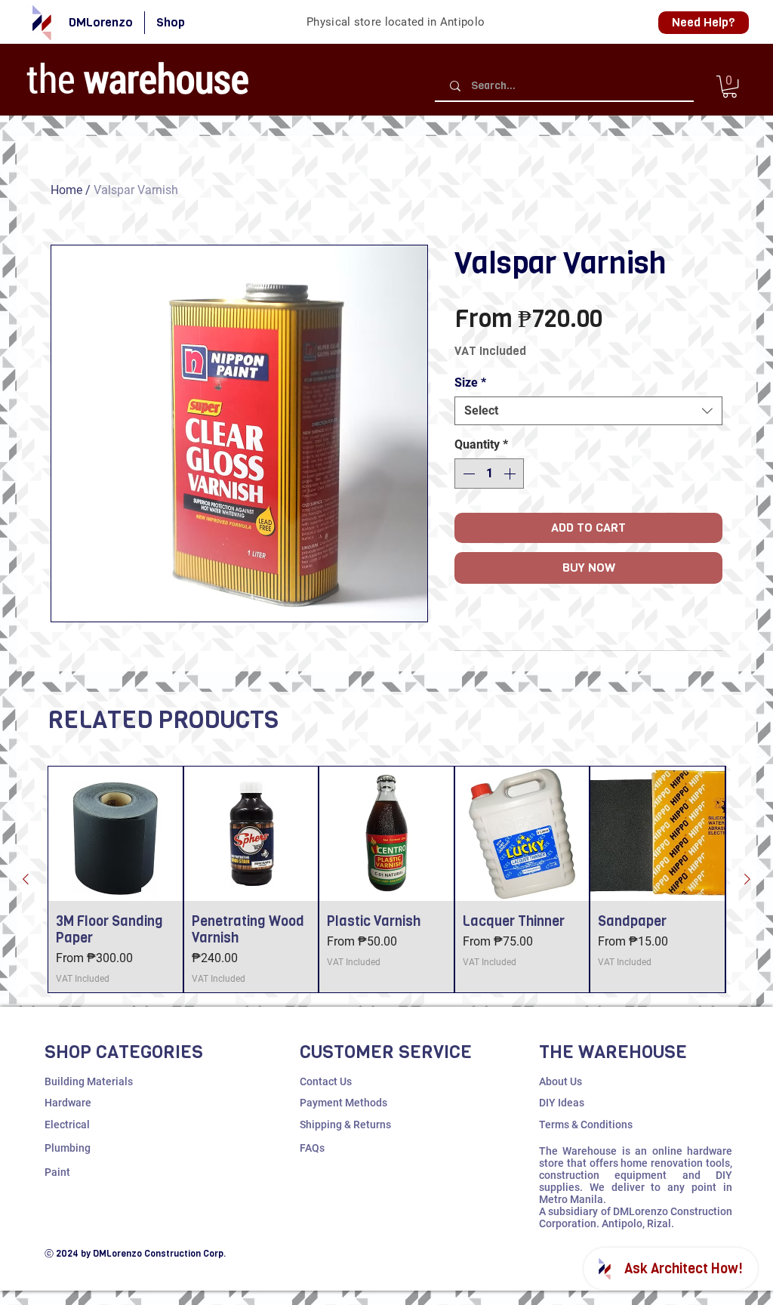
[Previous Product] (26, 879)
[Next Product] (747, 879)
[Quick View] (115, 834)
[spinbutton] (489, 473)
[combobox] (588, 410)
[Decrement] (467, 473)
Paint (57, 1172)
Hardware (68, 1103)
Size (470, 382)
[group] (386, 879)
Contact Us (326, 1081)
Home (66, 190)
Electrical (67, 1124)
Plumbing (68, 1148)
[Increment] (511, 473)
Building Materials (89, 1081)
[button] (729, 86)
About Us (560, 1081)
